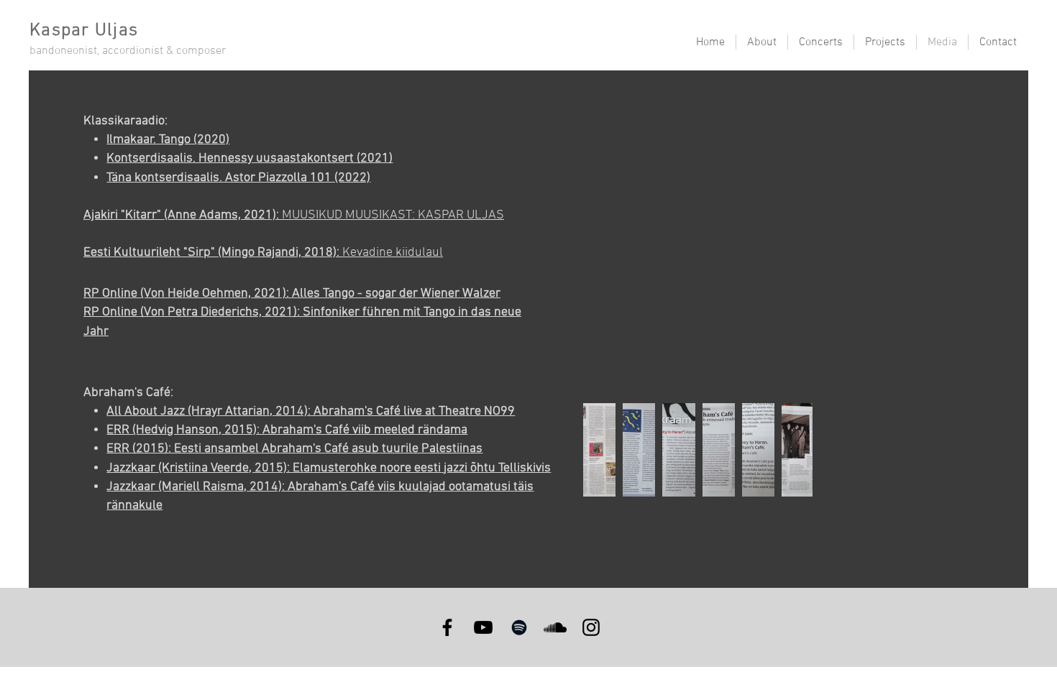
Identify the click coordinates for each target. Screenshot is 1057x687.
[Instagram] (591, 627)
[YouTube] (483, 627)
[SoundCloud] (555, 627)
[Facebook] (447, 627)
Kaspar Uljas (83, 31)
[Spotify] (519, 627)
